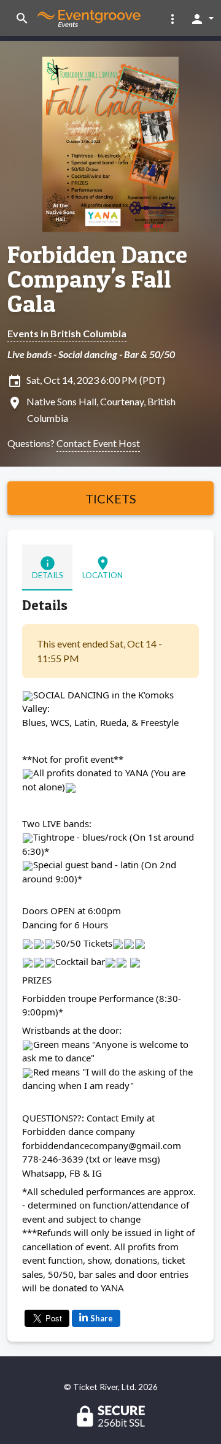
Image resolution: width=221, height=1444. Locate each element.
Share (101, 1318)
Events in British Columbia (66, 333)
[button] (172, 18)
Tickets (110, 498)
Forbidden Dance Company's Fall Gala (97, 279)
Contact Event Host (98, 443)
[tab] (47, 567)
